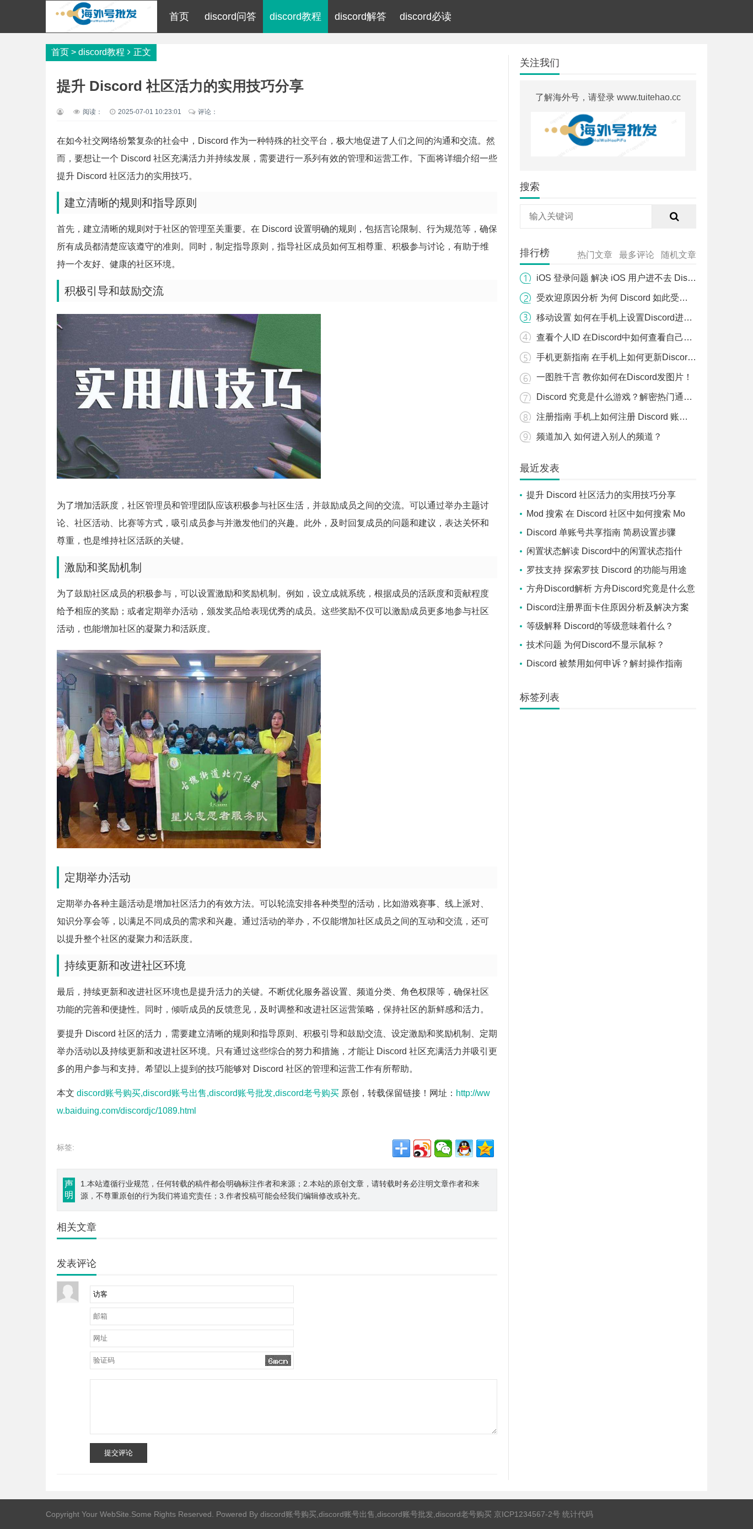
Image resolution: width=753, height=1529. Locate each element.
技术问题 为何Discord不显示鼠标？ (595, 644)
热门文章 (594, 254)
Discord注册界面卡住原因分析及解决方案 (607, 607)
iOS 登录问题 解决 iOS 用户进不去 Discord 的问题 (634, 278)
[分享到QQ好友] (464, 1148)
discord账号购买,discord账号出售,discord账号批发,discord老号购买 (208, 1093)
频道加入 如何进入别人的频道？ (599, 436)
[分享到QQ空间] (485, 1148)
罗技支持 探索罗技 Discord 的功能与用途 (606, 569)
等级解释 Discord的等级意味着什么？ (600, 626)
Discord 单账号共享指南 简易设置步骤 (601, 532)
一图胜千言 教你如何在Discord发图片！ (614, 377)
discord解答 (360, 16)
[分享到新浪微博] (422, 1148)
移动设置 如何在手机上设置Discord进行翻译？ (627, 317)
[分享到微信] (443, 1148)
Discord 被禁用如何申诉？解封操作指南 (604, 663)
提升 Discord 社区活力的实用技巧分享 (601, 495)
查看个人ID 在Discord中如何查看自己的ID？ (623, 337)
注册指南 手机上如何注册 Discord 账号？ (616, 416)
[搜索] (674, 216)
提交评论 (118, 1453)
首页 (179, 16)
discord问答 (230, 16)
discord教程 (295, 16)
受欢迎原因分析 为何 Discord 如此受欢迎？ (621, 297)
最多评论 (636, 254)
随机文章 (678, 254)
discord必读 (425, 16)
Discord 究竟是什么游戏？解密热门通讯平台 (623, 397)
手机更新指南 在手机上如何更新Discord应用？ (627, 357)
